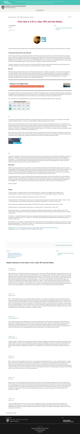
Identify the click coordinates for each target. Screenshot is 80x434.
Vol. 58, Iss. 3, (16, 229)
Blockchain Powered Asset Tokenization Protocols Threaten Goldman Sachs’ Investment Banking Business (15, 255)
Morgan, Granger (39, 227)
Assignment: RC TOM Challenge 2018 (21, 17)
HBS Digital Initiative (21, 1)
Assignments (40, 10)
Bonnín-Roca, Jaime (14, 227)
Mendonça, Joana (31, 227)
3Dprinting (57, 245)
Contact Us (40, 431)
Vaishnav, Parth (23, 227)
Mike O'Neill (12, 25)
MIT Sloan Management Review (51, 227)
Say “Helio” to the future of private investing (63, 28)
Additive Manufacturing (66, 245)
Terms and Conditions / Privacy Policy (40, 428)
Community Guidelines (40, 430)
